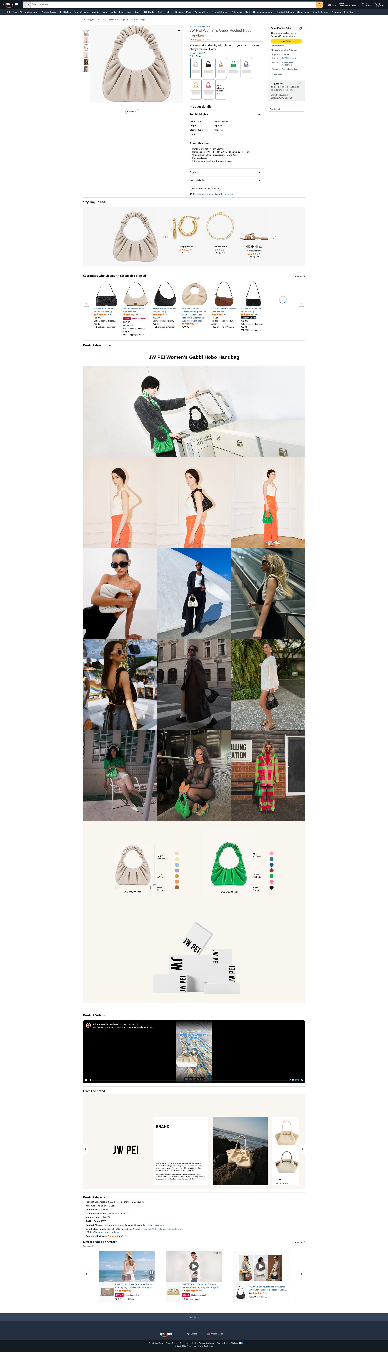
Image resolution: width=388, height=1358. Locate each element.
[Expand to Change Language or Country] (335, 5)
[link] (106, 310)
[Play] (85, 1080)
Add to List (275, 109)
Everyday (348, 12)
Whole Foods (109, 12)
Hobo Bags (140, 20)
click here (159, 1225)
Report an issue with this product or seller (213, 194)
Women (111, 20)
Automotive (237, 12)
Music (189, 12)
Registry (179, 12)
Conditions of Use (156, 1343)
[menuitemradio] (297, 1080)
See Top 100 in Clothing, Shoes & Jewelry (164, 1229)
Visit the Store (281, 1183)
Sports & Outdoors (285, 12)
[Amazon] (11, 4)
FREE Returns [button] (197, 53)
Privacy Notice (171, 1343)
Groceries (95, 12)
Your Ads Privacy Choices (227, 1343)
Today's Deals (125, 12)
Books (138, 12)
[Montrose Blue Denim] (256, 246)
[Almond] (248, 246)
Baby (247, 12)
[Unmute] (302, 1080)
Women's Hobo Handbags (106, 1232)
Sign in (293, 50)
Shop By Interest (320, 12)
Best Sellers (65, 12)
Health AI (17, 12)
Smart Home (303, 12)
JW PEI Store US (289, 58)
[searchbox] (173, 4)
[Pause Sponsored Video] (151, 1273)
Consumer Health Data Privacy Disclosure (197, 1343)
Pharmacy (336, 12)
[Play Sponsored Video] (194, 1266)
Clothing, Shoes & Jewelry (95, 20)
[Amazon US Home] (166, 1335)
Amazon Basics (49, 12)
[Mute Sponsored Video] (151, 1279)
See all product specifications (205, 188)
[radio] (86, 33)
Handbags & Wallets (125, 20)
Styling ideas (94, 202)
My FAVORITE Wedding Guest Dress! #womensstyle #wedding (123, 1027)
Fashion (168, 12)
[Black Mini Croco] (252, 246)
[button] (6, 12)
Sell (160, 12)
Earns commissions (131, 1024)
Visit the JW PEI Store (200, 26)
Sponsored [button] (87, 1246)
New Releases (81, 12)
